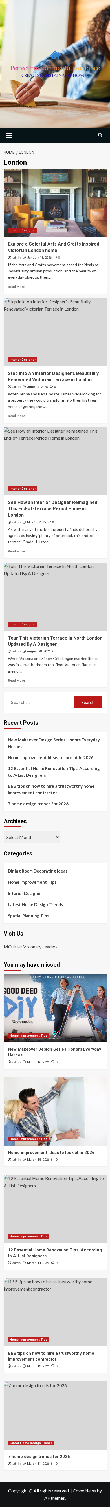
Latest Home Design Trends (35, 904)
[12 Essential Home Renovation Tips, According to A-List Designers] (55, 1209)
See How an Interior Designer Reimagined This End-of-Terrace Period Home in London (52, 509)
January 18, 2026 (39, 258)
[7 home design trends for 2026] (55, 1415)
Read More (16, 286)
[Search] (100, 135)
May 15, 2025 (36, 522)
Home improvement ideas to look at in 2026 (50, 757)
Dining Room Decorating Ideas (37, 870)
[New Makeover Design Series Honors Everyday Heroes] (55, 1008)
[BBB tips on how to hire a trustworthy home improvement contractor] (55, 1312)
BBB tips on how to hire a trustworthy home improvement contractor (51, 789)
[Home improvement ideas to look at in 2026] (55, 1111)
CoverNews (84, 1490)
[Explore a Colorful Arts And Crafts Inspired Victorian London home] (55, 203)
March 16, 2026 (38, 1062)
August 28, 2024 (38, 651)
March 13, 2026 (38, 1366)
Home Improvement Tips (32, 882)
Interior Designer (23, 230)
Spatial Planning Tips (28, 915)
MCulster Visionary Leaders (31, 946)
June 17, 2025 (37, 387)
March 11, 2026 (38, 1464)
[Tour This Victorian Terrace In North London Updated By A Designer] (55, 597)
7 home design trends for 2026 (38, 803)
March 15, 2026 (38, 1159)
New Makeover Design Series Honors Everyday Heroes (54, 743)
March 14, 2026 (38, 1263)
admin (16, 257)
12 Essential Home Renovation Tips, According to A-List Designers (54, 772)
